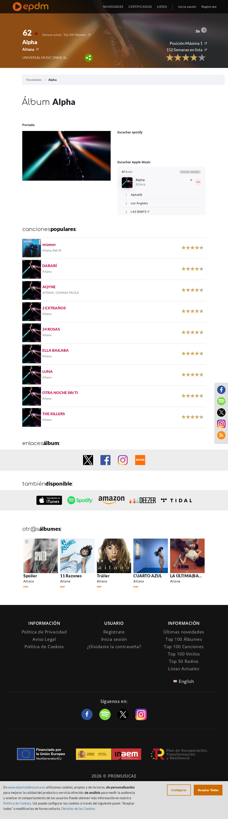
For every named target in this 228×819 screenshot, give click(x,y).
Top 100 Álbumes (183, 639)
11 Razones (71, 575)
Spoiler (30, 575)
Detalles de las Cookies (78, 809)
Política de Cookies (44, 646)
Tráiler (103, 575)
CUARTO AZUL (147, 575)
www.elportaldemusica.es (26, 787)
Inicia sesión (187, 6)
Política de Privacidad (44, 632)
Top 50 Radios (184, 661)
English (186, 681)
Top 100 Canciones (184, 646)
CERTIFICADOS (140, 6)
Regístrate (209, 6)
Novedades (34, 80)
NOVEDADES (113, 6)
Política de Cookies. (17, 803)
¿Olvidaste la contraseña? (114, 646)
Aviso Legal (44, 639)
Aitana (28, 49)
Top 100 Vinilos (184, 654)
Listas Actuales (184, 669)
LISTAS (162, 6)
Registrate (114, 632)
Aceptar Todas (208, 790)
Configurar (179, 790)
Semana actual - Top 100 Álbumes (64, 35)
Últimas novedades (183, 632)
